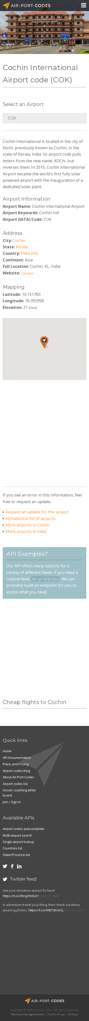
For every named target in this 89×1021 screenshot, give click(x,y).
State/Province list (16, 855)
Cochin (19, 240)
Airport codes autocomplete (23, 828)
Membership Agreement (27, 1014)
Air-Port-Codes (29, 5)
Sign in (16, 802)
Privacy (73, 1014)
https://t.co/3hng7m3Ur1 (21, 896)
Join (5, 802)
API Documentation (17, 757)
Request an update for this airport (37, 512)
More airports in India (25, 531)
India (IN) (29, 253)
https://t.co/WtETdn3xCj (45, 910)
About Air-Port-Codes (18, 777)
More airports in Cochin (27, 525)
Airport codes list (15, 783)
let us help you (45, 579)
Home (7, 751)
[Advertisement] (44, 431)
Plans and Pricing (15, 764)
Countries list (12, 848)
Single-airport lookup (18, 842)
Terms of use (56, 1014)
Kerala (22, 247)
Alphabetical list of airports (30, 518)
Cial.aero (27, 273)
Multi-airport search (17, 835)
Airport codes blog (16, 770)
